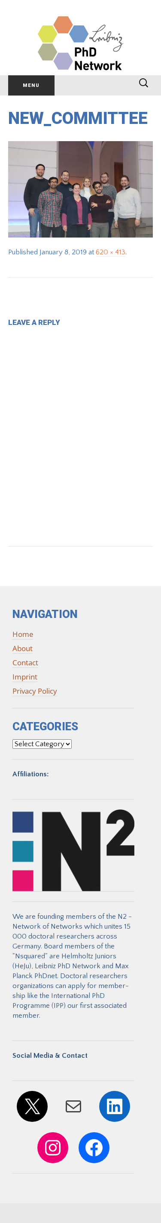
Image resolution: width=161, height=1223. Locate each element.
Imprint (24, 677)
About (22, 648)
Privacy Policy (34, 691)
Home (22, 634)
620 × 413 (110, 252)
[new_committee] (80, 189)
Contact (25, 662)
